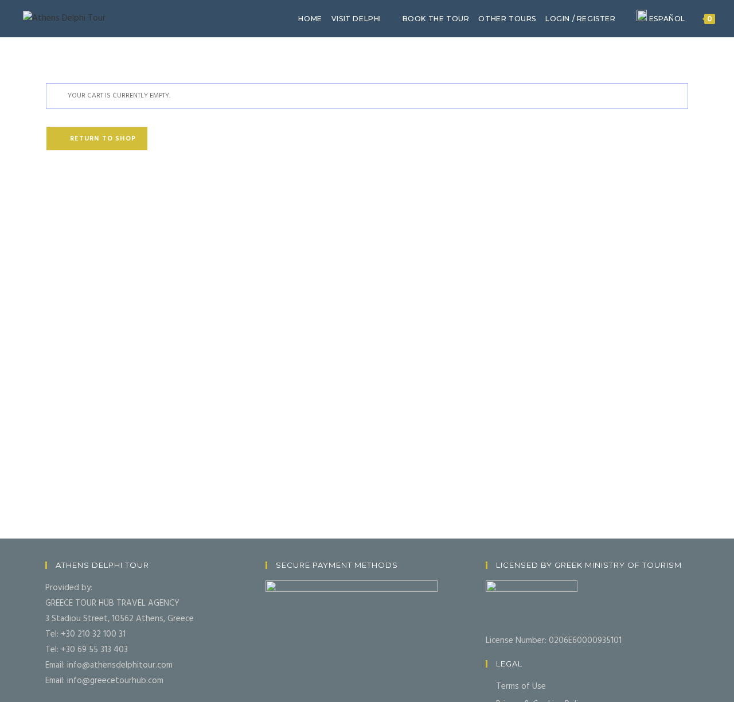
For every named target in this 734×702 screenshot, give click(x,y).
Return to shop (102, 139)
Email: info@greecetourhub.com (104, 681)
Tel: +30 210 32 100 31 (85, 634)
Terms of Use (521, 686)
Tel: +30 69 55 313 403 (86, 650)
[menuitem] (661, 18)
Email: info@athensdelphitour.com (109, 665)
